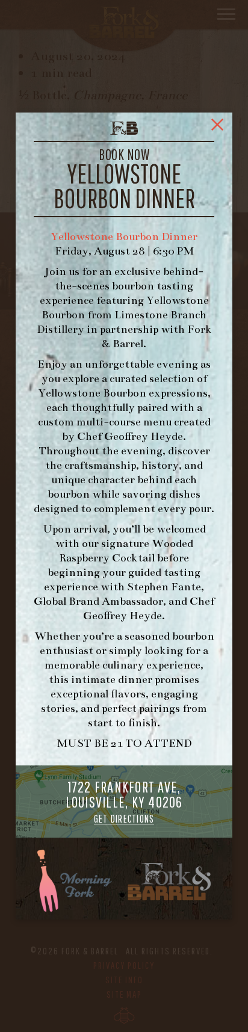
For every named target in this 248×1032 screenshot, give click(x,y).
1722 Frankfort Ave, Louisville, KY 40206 (124, 801)
